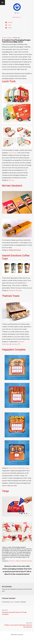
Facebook (9, 22)
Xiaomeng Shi (27, 561)
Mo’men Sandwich (12, 185)
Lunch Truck (9, 81)
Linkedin (9, 27)
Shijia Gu (18, 561)
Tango (5, 491)
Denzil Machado (14, 468)
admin (17, 13)
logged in (12, 602)
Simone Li (12, 561)
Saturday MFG (15, 344)
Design (10, 37)
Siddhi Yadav (25, 468)
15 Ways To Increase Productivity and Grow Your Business (18, 625)
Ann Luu (11, 180)
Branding (4, 37)
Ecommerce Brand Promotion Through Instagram (14, 612)
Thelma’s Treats (10, 295)
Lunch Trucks (12, 153)
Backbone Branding (15, 290)
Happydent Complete (14, 349)
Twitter (9, 25)
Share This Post (16, 17)
